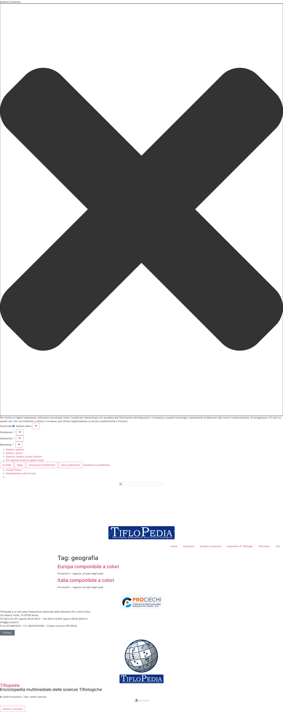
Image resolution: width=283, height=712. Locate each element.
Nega (20, 464)
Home (174, 546)
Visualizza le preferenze (42, 464)
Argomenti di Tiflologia (239, 546)
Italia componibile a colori (85, 580)
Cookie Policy (13, 469)
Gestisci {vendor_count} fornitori (24, 456)
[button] (141, 210)
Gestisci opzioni (15, 449)
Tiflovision (264, 546)
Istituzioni (188, 546)
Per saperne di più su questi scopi (25, 460)
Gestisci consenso (13, 708)
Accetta (7, 464)
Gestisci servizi (14, 453)
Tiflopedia (10, 685)
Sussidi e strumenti (210, 546)
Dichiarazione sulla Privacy (21, 473)
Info (278, 546)
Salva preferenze (70, 464)
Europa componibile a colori (88, 566)
